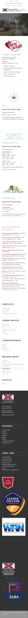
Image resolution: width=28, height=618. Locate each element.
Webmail (4, 439)
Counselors (4, 360)
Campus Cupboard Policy (9, 76)
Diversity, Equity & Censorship (8, 330)
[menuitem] (11, 1)
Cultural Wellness (6, 366)
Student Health (5, 373)
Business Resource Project (8, 466)
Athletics (8, 5)
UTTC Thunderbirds (6, 457)
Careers (11, 1)
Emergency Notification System (9, 464)
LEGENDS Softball (6, 462)
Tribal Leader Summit (7, 460)
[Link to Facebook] (18, 616)
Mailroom (4, 346)
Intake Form (13, 74)
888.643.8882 (10, 412)
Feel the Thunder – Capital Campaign (10, 469)
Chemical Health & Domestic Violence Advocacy (13, 364)
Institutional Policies (6, 442)
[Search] (21, 10)
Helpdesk (4, 331)
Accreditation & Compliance (8, 441)
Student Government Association (9, 313)
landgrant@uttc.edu (9, 209)
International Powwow (7, 459)
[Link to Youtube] (22, 616)
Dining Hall (4, 433)
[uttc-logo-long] (11, 10)
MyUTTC (17, 1)
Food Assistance (6, 368)
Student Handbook (6, 349)
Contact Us (20, 5)
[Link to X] (20, 616)
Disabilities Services (6, 362)
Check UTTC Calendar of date (8, 114)
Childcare (4, 348)
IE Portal (14, 5)
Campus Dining (5, 310)
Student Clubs (5, 311)
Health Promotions (6, 371)
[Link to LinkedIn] (25, 616)
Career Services (5, 324)
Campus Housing (6, 308)
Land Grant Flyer (5, 211)
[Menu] (25, 10)
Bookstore (4, 344)
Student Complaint (6, 326)
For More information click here (9, 169)
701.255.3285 (9, 410)
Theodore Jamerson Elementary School (14, 3)
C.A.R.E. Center (5, 333)
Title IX (3, 328)
